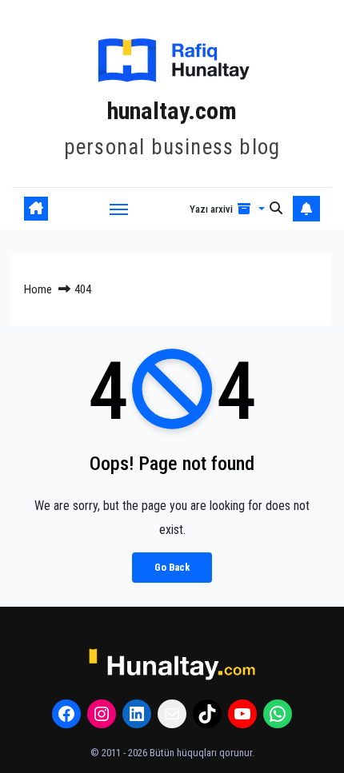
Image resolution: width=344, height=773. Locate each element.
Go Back (172, 567)
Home (38, 289)
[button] (227, 208)
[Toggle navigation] (119, 208)
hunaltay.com (172, 111)
